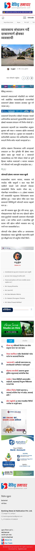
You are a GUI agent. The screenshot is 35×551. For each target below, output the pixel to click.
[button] (24, 17)
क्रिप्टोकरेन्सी (4, 501)
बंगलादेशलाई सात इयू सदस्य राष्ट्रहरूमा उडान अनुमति (18, 272)
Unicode (31, 18)
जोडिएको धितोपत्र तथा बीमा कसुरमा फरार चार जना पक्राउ (18, 347)
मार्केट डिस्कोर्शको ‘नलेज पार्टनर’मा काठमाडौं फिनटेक (19, 355)
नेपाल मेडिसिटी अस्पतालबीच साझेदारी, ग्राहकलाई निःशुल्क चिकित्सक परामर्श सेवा (19, 382)
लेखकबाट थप (17, 265)
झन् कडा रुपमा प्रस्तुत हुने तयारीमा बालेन (15, 276)
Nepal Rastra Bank (8, 22)
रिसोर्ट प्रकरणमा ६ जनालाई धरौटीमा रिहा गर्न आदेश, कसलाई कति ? (19, 393)
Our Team (8, 543)
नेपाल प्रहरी (26, 22)
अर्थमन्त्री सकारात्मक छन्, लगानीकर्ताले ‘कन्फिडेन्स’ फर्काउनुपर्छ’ (18, 363)
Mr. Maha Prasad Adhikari (13, 302)
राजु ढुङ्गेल (13, 69)
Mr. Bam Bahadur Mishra (13, 294)
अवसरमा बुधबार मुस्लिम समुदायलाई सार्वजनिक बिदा (17, 372)
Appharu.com (22, 549)
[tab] (10, 341)
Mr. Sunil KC (9, 290)
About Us (8, 540)
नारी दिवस (3, 504)
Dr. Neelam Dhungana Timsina (15, 298)
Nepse (18, 22)
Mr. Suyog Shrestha (11, 286)
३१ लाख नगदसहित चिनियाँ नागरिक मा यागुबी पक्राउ (19, 402)
